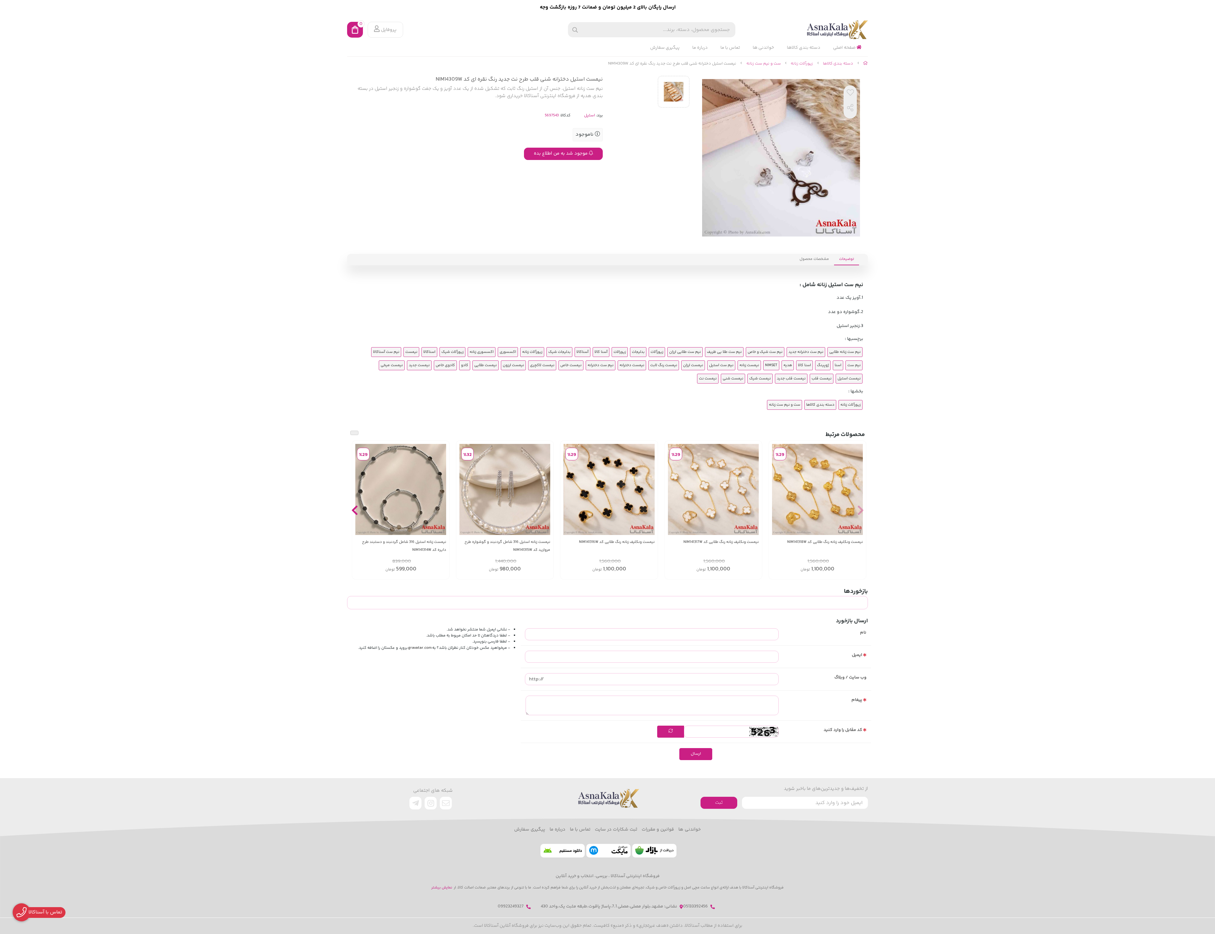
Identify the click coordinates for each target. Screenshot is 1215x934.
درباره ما (700, 47)
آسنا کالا (601, 352)
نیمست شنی (733, 379)
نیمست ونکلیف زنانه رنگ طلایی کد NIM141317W (721, 542)
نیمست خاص (571, 365)
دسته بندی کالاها (803, 47)
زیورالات (620, 352)
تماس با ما (730, 47)
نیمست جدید (419, 365)
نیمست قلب (822, 379)
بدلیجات (638, 352)
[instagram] (431, 803)
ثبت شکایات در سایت (616, 829)
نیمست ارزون (513, 365)
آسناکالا (582, 352)
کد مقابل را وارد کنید (843, 730)
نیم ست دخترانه (601, 365)
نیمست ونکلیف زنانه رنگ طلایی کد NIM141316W (616, 542)
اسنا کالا (804, 365)
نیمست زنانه (749, 365)
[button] (860, 510)
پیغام (856, 700)
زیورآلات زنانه (802, 63)
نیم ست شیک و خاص (765, 352)
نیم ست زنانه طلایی (845, 352)
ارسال (696, 754)
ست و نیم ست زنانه (763, 63)
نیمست (411, 352)
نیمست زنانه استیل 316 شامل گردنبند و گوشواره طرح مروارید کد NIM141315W (507, 546)
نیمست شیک (760, 379)
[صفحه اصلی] (865, 63)
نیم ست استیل (721, 365)
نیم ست (854, 365)
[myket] (608, 850)
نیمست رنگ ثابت (663, 365)
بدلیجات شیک (559, 352)
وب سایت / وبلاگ (850, 677)
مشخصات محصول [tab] (814, 259)
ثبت (719, 802)
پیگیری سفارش (665, 47)
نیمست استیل (849, 379)
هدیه (787, 365)
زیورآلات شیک (452, 352)
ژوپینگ (823, 365)
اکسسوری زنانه (482, 352)
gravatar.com (420, 648)
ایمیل (857, 655)
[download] (562, 850)
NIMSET (771, 365)
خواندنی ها (763, 47)
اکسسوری (508, 352)
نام (863, 632)
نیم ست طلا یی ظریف (724, 352)
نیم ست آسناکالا (386, 352)
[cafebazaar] (654, 850)
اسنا (838, 365)
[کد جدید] (670, 732)
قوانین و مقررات (658, 829)
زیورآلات (657, 352)
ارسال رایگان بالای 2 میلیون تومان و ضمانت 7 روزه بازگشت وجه (608, 7)
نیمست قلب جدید (791, 379)
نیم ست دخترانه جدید (805, 352)
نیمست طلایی (485, 365)
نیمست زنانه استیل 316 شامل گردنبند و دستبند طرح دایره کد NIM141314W (404, 546)
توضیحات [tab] (846, 259)
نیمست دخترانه (632, 365)
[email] (446, 803)
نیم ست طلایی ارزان (685, 352)
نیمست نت (708, 379)
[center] (575, 30)
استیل (589, 115)
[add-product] (857, 489)
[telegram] (415, 803)
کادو (464, 365)
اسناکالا (429, 352)
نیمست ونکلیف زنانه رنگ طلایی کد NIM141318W (825, 542)
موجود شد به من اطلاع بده (561, 153)
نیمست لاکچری (542, 365)
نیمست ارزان (693, 365)
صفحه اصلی (845, 47)
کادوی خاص (445, 365)
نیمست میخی (392, 365)
